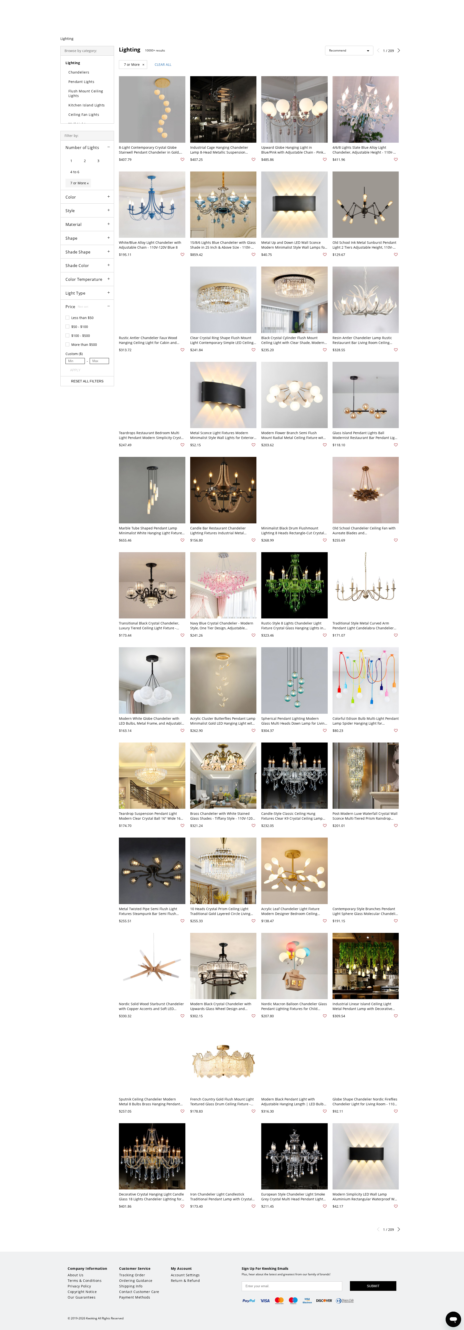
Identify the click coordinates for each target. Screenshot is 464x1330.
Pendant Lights (81, 81)
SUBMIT (373, 1286)
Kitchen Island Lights (86, 105)
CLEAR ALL (163, 64)
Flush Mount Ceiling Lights (85, 93)
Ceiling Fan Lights (83, 114)
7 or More (134, 64)
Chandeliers (78, 72)
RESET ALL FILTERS (87, 381)
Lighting (66, 38)
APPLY (75, 370)
